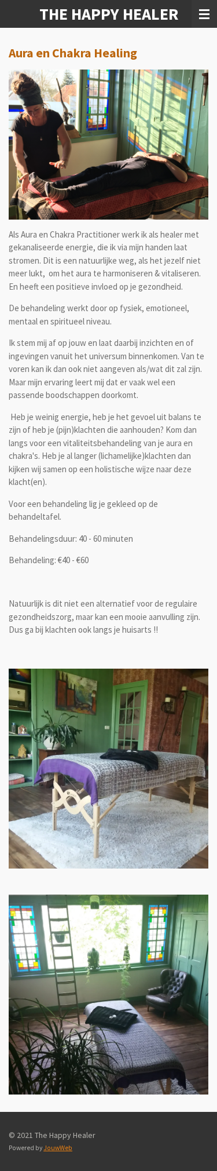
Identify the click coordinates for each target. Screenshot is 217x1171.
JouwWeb (57, 1148)
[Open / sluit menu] (204, 14)
